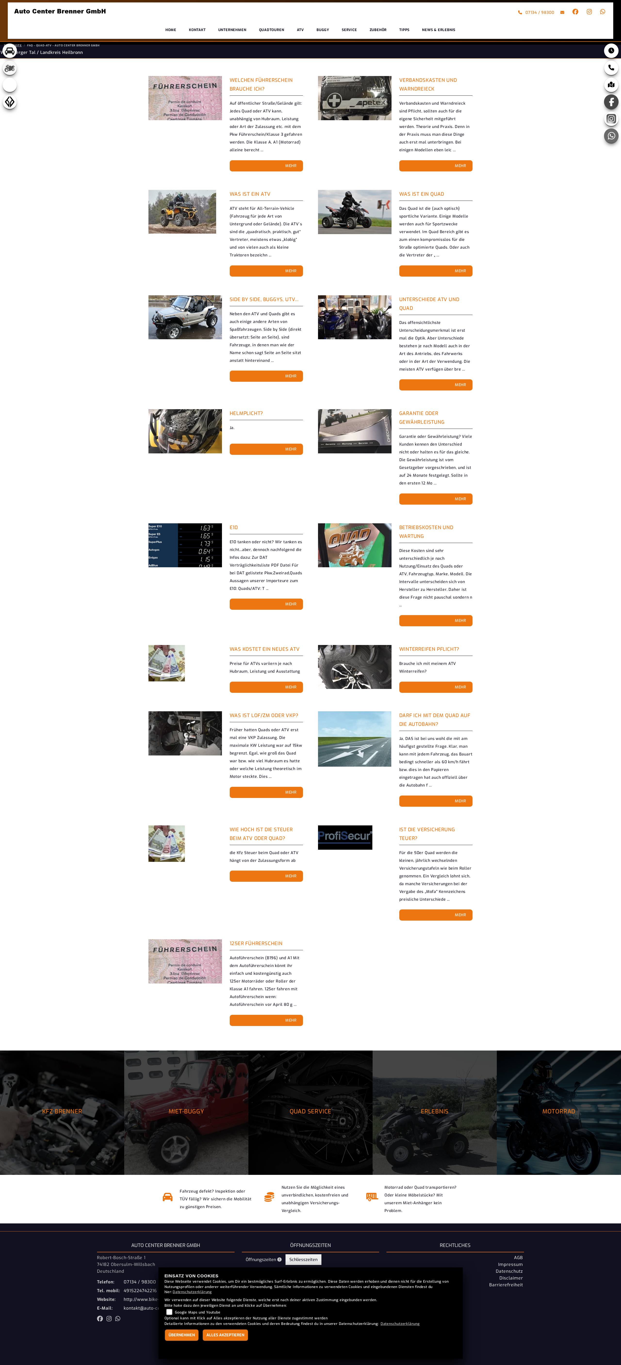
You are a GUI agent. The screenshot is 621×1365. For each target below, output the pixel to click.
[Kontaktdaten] (611, 67)
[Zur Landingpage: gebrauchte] (9, 67)
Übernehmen (182, 1335)
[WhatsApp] (611, 135)
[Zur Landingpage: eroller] (9, 84)
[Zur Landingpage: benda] (9, 101)
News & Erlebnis (438, 30)
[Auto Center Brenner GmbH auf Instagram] (588, 12)
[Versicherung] (269, 1199)
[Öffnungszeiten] (611, 50)
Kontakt (197, 30)
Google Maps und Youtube (197, 1312)
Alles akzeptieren (225, 1335)
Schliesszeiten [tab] (303, 1260)
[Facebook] (611, 101)
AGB (518, 1258)
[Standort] (611, 84)
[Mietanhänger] (372, 1199)
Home (170, 30)
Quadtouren (271, 30)
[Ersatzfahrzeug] (167, 1199)
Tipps (404, 30)
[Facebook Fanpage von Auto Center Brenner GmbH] (574, 12)
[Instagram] (611, 118)
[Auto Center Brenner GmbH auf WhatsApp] (601, 12)
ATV (300, 30)
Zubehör (378, 30)
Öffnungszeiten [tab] (261, 1260)
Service (349, 30)
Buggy (323, 30)
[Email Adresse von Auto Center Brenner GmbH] (561, 12)
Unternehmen (232, 30)
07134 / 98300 (539, 12)
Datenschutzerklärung (192, 1292)
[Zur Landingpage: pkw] (9, 50)
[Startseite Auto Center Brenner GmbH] (60, 11)
